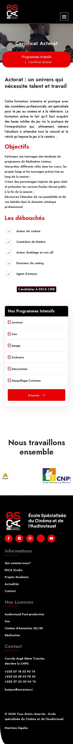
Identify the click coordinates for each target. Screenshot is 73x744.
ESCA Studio (13, 570)
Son (7, 621)
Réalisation (12, 635)
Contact (10, 591)
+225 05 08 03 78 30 (20, 676)
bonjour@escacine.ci (19, 689)
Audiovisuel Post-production (24, 614)
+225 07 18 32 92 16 (20, 671)
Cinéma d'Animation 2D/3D (24, 628)
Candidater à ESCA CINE (36, 289)
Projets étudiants (17, 577)
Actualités (12, 584)
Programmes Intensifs (36, 57)
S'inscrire (34, 395)
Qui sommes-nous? (18, 563)
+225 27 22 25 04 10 (20, 681)
